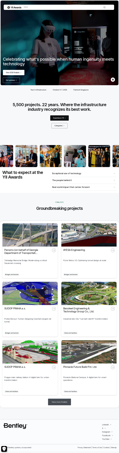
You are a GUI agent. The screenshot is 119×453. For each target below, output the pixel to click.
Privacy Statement (84, 447)
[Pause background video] (113, 80)
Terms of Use (97, 447)
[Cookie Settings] (4, 449)
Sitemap (114, 447)
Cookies (106, 447)
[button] (59, 402)
